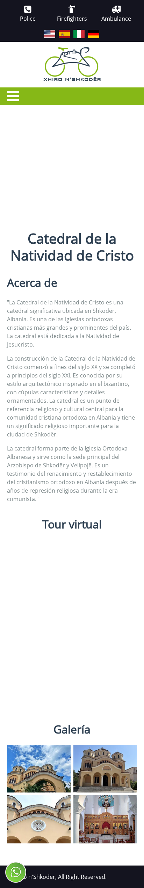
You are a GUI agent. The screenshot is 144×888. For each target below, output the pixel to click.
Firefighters (72, 18)
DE (88, 30)
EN (44, 30)
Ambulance (116, 18)
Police (28, 18)
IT (73, 30)
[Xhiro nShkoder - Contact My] (15, 872)
